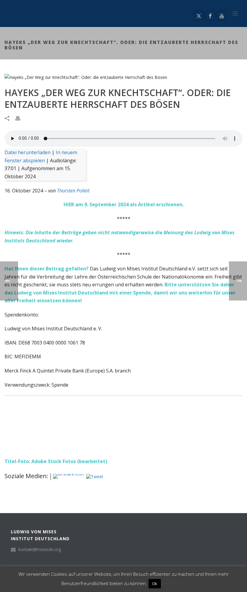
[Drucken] (20, 117)
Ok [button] (154, 583)
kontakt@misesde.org (39, 549)
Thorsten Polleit (73, 190)
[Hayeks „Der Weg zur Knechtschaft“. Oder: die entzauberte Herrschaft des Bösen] (123, 77)
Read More (174, 583)
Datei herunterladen (28, 152)
